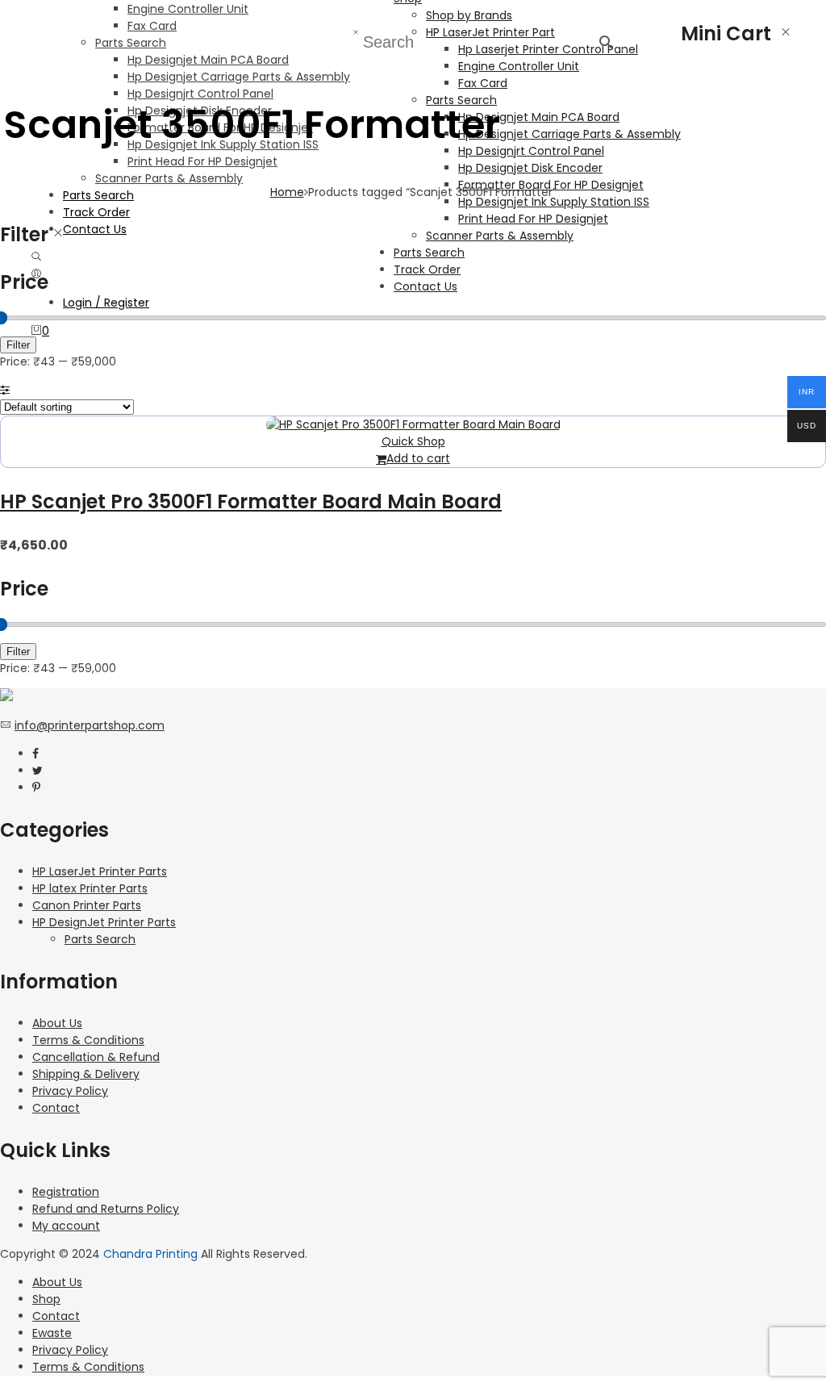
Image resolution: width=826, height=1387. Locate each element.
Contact (56, 1108)
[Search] (36, 257)
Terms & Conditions (88, 1040)
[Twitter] (37, 770)
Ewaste (52, 1333)
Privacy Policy (70, 1091)
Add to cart (418, 458)
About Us (57, 1023)
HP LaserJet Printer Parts (99, 871)
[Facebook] (35, 754)
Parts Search (130, 43)
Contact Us (95, 229)
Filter (18, 345)
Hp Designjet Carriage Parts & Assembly (238, 77)
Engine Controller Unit (187, 9)
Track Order (96, 212)
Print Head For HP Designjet (202, 161)
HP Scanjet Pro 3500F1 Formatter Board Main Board (251, 501)
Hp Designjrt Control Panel (200, 94)
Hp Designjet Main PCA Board (208, 60)
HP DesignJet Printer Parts (104, 922)
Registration (65, 1192)
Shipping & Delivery (86, 1074)
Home (287, 192)
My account (66, 1226)
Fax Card (152, 26)
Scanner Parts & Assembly (169, 178)
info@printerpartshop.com (90, 725)
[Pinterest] (36, 787)
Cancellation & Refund (96, 1057)
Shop (46, 1299)
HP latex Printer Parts (90, 888)
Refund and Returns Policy (105, 1209)
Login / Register (106, 303)
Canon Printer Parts (86, 905)
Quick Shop (413, 441)
